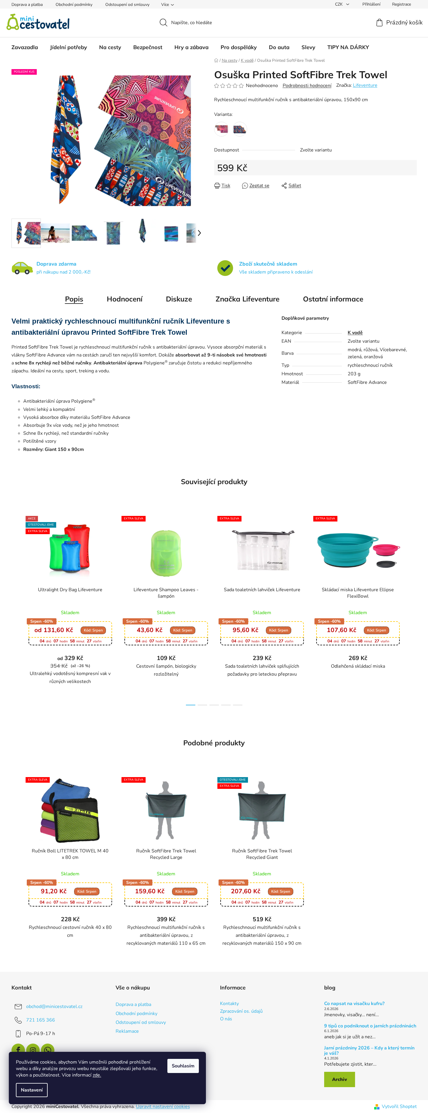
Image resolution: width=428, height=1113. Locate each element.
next (412, 609)
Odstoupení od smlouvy (127, 4)
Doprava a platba (27, 4)
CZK (339, 4)
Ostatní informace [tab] (333, 298)
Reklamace (127, 1031)
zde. (97, 1075)
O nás (226, 1019)
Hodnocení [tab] (124, 298)
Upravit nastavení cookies (163, 1106)
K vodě (355, 332)
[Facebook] (18, 1050)
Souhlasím (183, 1066)
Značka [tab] (247, 298)
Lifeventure (365, 85)
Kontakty (229, 1004)
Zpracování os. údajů (241, 1011)
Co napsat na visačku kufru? (354, 1004)
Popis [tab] (74, 298)
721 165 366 (40, 1020)
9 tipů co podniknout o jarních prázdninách (370, 1026)
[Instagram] (33, 1050)
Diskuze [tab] (179, 298)
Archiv (339, 1079)
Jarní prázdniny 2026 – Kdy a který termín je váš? (369, 1051)
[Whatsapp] (47, 1050)
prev (16, 609)
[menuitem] (25, 47)
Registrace (401, 4)
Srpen (93, 630)
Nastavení (32, 1090)
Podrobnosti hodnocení (307, 85)
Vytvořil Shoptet (399, 1106)
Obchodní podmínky (74, 4)
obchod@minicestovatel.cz (54, 1006)
